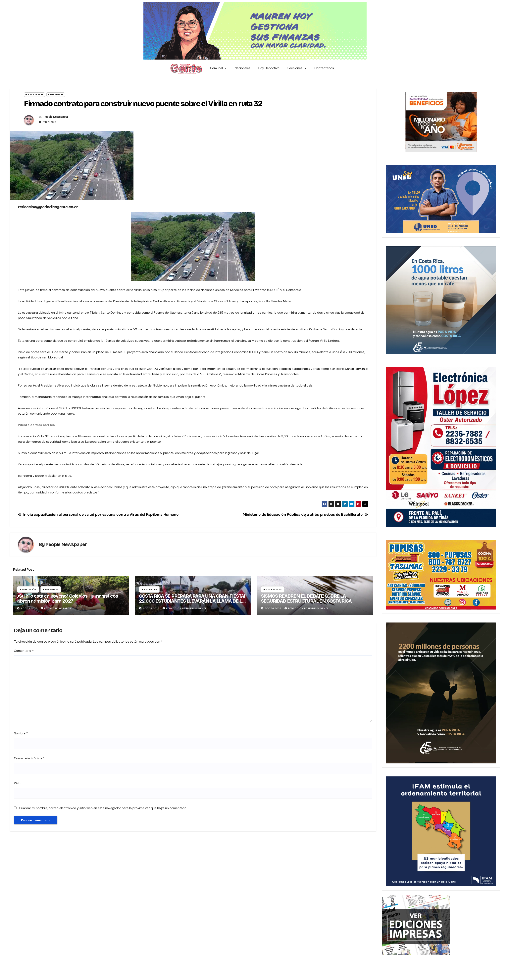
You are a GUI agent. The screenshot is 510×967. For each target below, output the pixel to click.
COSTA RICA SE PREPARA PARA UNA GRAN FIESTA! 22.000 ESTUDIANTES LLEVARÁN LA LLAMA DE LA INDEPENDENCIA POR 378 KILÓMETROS (192, 601)
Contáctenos (324, 68)
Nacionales (242, 68)
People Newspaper (56, 116)
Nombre (21, 733)
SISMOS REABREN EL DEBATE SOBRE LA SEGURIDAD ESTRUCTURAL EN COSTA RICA (306, 598)
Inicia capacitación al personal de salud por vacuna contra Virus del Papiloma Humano (101, 514)
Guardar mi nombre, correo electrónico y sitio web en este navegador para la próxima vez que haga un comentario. (103, 808)
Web (17, 783)
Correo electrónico (29, 758)
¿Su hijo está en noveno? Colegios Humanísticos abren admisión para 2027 (67, 598)
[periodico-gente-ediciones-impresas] (416, 925)
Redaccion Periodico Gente (186, 608)
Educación (29, 589)
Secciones (294, 68)
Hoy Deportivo (269, 68)
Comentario (24, 651)
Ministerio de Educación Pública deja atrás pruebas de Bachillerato (303, 514)
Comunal (216, 68)
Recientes (56, 94)
